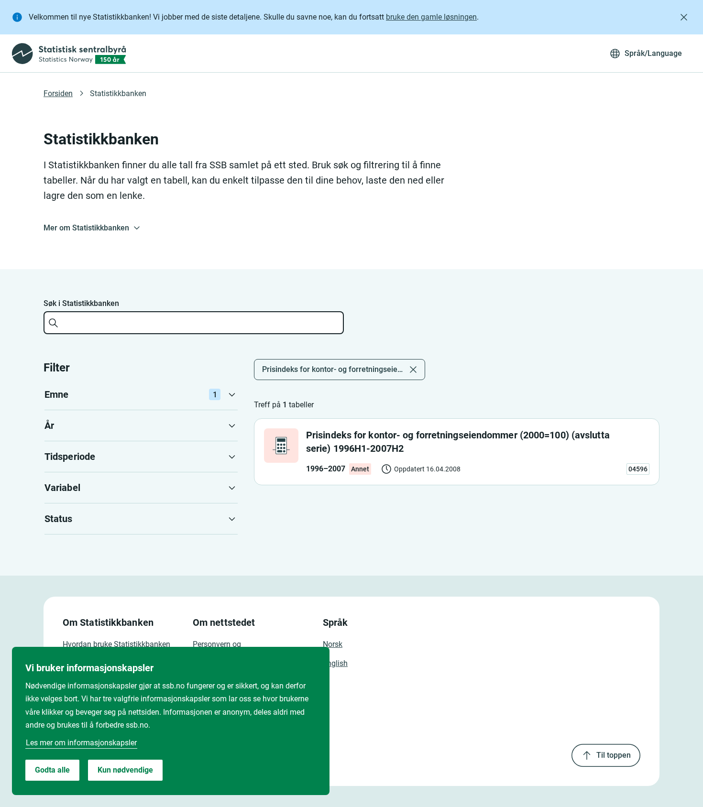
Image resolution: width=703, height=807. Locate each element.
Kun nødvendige (125, 769)
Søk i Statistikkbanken (81, 303)
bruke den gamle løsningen (431, 17)
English (335, 663)
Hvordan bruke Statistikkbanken (116, 644)
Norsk (332, 644)
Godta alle (52, 769)
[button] (141, 394)
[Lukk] (684, 17)
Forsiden (58, 93)
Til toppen (613, 755)
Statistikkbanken (118, 93)
